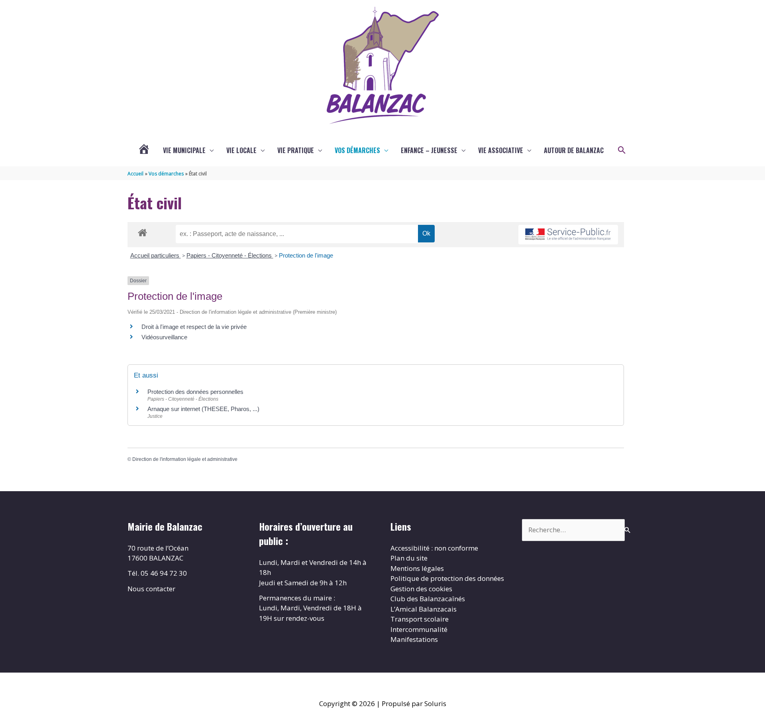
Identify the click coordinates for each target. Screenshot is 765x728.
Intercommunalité (418, 629)
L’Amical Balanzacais (423, 609)
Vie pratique (295, 150)
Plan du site (409, 558)
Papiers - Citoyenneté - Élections (229, 255)
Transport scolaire (419, 619)
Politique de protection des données (447, 578)
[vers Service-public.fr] (568, 234)
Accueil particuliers (155, 255)
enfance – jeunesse (429, 150)
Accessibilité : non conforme (434, 548)
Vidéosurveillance (164, 337)
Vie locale (241, 150)
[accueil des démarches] (142, 231)
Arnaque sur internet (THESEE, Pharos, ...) (203, 408)
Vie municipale (184, 150)
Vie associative (500, 150)
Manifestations (414, 639)
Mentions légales (417, 568)
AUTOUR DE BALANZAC (574, 150)
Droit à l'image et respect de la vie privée (194, 326)
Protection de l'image (306, 255)
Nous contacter (151, 588)
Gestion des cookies (421, 588)
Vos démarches (357, 150)
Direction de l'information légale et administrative (184, 459)
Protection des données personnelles (195, 391)
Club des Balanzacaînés (427, 598)
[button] (622, 150)
